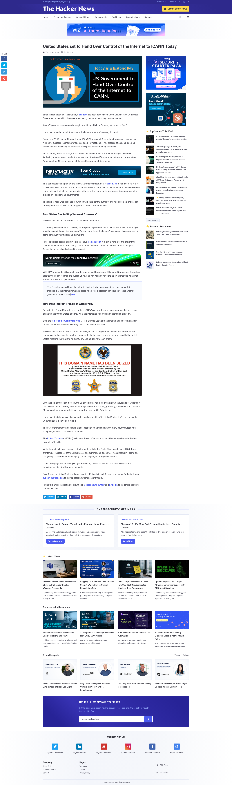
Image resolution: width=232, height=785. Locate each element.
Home (45, 17)
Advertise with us (49, 769)
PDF (73, 294)
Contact (46, 773)
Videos (177, 655)
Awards (148, 17)
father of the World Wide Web (66, 321)
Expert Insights (133, 17)
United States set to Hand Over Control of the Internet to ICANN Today (110, 46)
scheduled (112, 183)
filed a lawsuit (94, 242)
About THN (47, 766)
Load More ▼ (153, 220)
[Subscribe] (148, 719)
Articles (186, 655)
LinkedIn (113, 485)
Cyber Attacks (101, 17)
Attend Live (128, 541)
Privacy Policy (84, 773)
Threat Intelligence (62, 17)
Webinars (116, 17)
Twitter (101, 485)
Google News (90, 485)
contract (83, 114)
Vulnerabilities (82, 17)
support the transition (53, 478)
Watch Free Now (55, 541)
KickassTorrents (55, 438)
